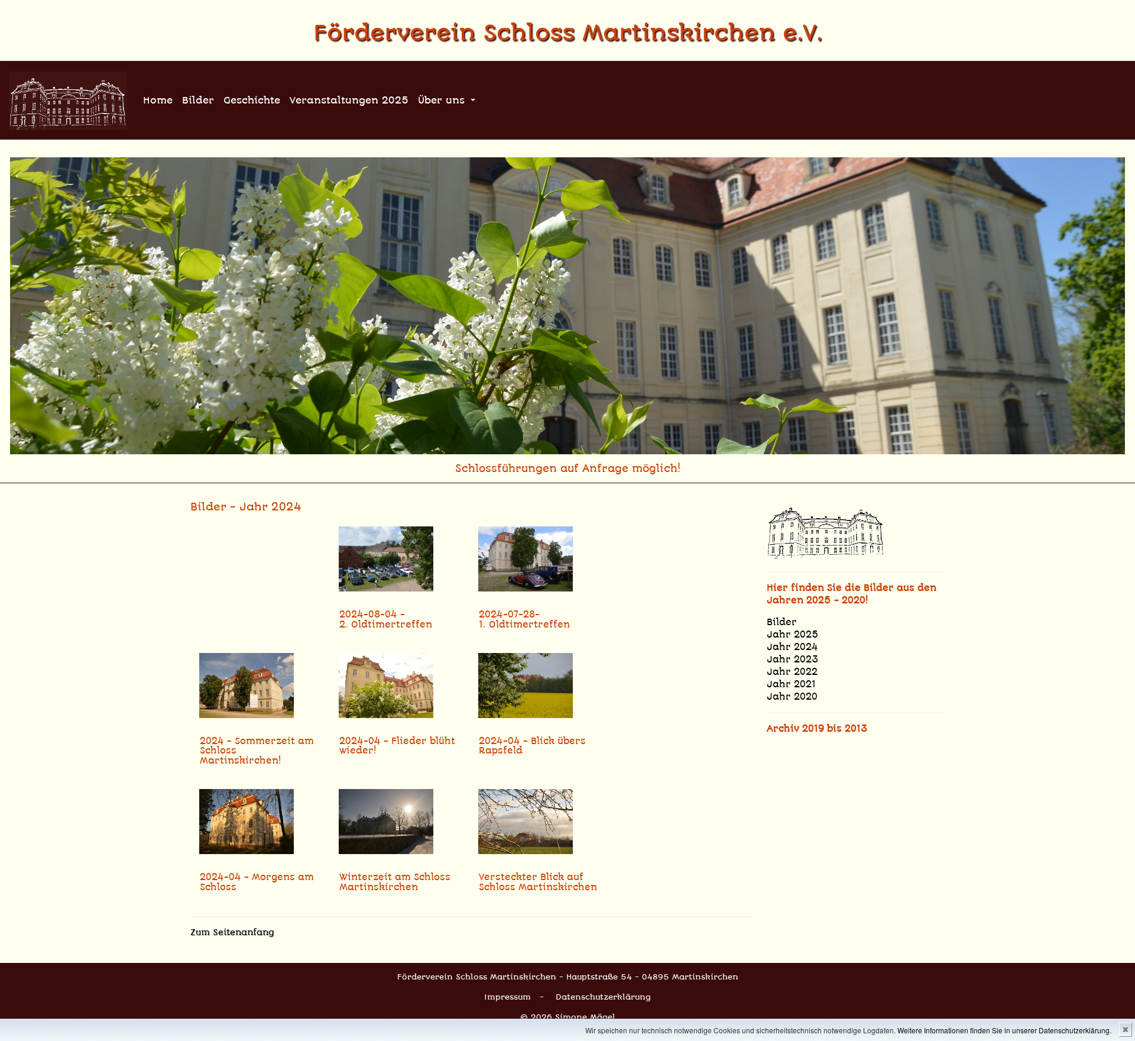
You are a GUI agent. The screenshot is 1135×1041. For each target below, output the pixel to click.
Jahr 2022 (792, 672)
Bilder (198, 100)
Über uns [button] (443, 100)
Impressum (507, 996)
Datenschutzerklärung (603, 996)
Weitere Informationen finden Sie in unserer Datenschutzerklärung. (1004, 1030)
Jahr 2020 (792, 696)
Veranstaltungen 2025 (349, 100)
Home (158, 100)
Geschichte (251, 100)
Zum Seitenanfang (232, 932)
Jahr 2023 (793, 659)
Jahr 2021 (791, 684)
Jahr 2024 (792, 647)
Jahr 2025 (793, 634)
